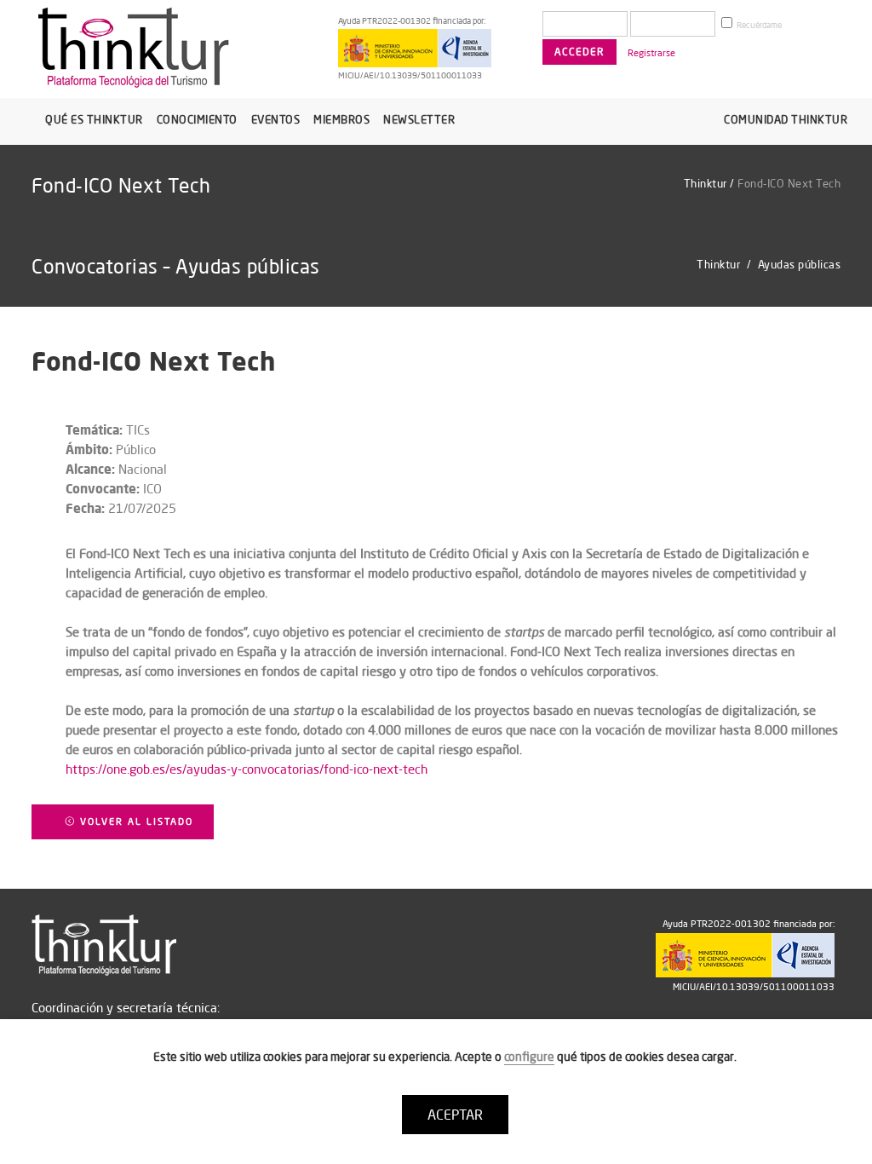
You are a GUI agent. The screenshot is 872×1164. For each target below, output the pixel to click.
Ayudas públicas (799, 264)
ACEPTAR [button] (455, 1114)
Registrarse (651, 53)
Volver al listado (134, 821)
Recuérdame (758, 25)
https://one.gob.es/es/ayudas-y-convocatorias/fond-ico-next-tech (246, 769)
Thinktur (705, 183)
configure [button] (529, 1056)
